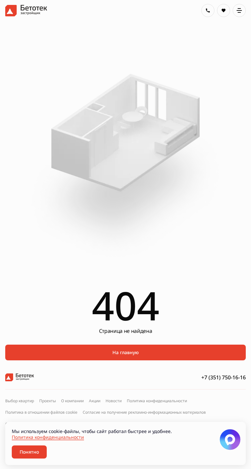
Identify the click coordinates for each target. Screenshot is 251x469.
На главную (125, 352)
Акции (94, 401)
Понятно (29, 452)
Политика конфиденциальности (157, 401)
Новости (114, 401)
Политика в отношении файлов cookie (41, 412)
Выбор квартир (19, 401)
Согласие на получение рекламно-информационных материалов (144, 412)
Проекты (47, 401)
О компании (72, 401)
